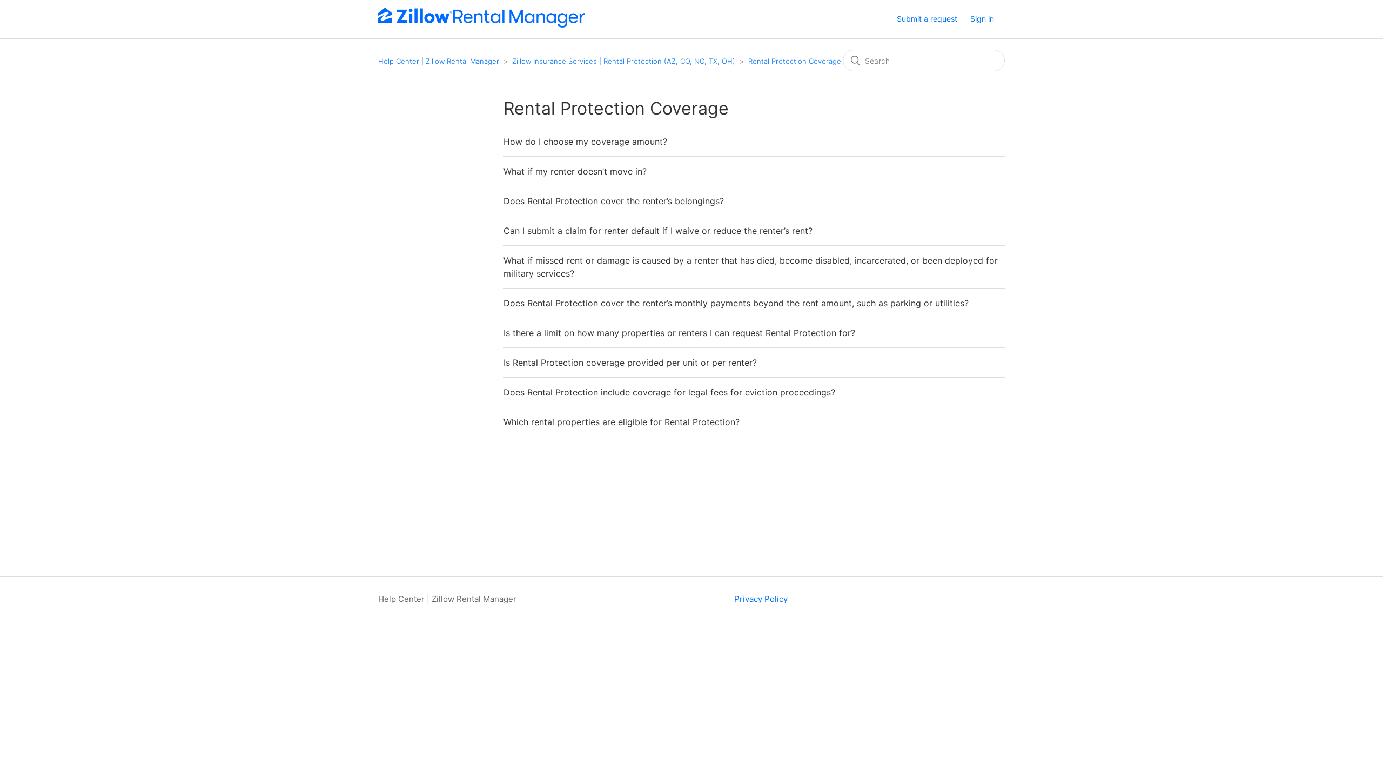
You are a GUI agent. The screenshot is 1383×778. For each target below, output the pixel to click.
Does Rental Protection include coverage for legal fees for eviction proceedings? (669, 392)
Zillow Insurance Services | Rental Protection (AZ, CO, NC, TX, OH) (623, 61)
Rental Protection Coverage (794, 61)
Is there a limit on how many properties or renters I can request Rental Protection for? (679, 332)
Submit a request (927, 18)
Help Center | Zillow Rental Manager (438, 61)
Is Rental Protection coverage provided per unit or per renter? (630, 362)
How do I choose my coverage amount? (585, 141)
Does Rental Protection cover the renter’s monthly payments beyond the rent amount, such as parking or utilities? (736, 303)
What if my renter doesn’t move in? (575, 171)
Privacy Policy (761, 599)
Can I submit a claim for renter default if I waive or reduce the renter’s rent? (658, 230)
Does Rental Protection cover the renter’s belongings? (613, 201)
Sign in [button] (982, 18)
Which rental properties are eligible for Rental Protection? (621, 422)
